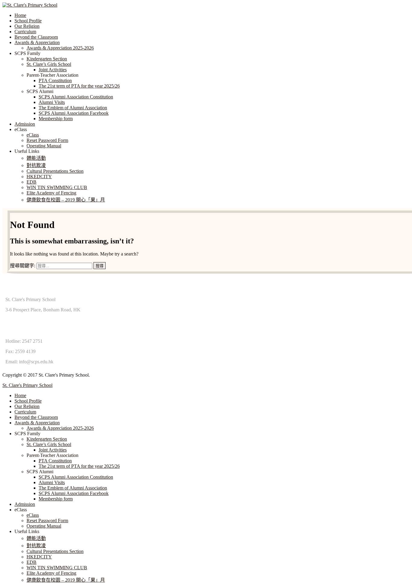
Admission (24, 124)
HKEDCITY (39, 176)
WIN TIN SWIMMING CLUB (57, 187)
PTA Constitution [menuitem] (55, 460)
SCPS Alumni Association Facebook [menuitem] (74, 493)
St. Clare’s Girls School (49, 64)
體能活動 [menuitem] (36, 538)
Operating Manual (44, 145)
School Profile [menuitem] (28, 400)
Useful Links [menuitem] (26, 531)
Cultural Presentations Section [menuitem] (55, 551)
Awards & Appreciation (37, 42)
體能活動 (36, 158)
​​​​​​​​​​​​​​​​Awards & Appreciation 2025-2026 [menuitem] (60, 428)
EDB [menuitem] (31, 562)
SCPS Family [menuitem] (27, 433)
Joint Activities (53, 69)
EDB (31, 182)
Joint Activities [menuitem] (53, 449)
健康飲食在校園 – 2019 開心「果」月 (66, 199)
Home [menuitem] (20, 395)
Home (20, 15)
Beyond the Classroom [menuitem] (36, 417)
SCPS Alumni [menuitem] (40, 471)
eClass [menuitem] (20, 509)
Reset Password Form (47, 140)
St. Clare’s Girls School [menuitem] (49, 444)
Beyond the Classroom (36, 37)
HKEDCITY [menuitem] (39, 556)
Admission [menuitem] (24, 504)
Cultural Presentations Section (55, 171)
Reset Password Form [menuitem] (47, 520)
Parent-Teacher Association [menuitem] (52, 455)
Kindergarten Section (47, 58)
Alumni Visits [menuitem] (52, 482)
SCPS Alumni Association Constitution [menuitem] (76, 477)
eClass (33, 134)
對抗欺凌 (36, 165)
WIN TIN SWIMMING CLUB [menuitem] (57, 567)
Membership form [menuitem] (56, 498)
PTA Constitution (55, 80)
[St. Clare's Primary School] (29, 5)
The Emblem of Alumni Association (73, 107)
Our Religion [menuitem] (27, 406)
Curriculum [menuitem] (25, 411)
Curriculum (25, 31)
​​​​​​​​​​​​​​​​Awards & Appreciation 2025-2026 (60, 47)
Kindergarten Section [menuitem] (47, 439)
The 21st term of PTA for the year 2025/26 (79, 85)
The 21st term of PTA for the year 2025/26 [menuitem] (79, 466)
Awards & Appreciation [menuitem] (37, 422)
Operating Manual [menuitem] (44, 526)
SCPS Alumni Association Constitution (76, 96)
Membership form (56, 118)
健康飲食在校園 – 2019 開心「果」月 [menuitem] (66, 580)
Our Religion (27, 26)
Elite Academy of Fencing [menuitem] (51, 573)
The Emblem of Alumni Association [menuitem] (73, 487)
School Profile (28, 20)
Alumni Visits (52, 102)
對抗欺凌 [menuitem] (36, 545)
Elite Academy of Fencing (51, 192)
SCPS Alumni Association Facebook (74, 113)
